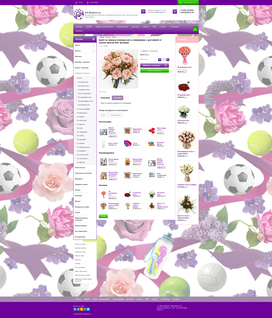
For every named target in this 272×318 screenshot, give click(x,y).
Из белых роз (83, 82)
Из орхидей (81, 139)
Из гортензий (81, 120)
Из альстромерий (83, 109)
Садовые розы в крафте (136, 205)
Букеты (108, 37)
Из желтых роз (83, 86)
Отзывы (117, 98)
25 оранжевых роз (113, 193)
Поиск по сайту (80, 244)
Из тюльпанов (82, 158)
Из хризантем (80, 237)
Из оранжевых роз (84, 97)
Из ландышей (82, 132)
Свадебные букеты (82, 73)
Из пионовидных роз (85, 101)
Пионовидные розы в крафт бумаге (114, 205)
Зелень (78, 190)
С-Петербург (174, 27)
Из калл (80, 128)
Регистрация (94, 2)
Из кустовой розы (84, 93)
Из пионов (80, 143)
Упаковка (78, 195)
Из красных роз (83, 89)
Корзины (78, 56)
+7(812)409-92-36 (187, 12)
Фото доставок (80, 267)
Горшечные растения (83, 173)
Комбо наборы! (81, 226)
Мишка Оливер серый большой (112, 130)
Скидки (163, 27)
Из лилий (80, 136)
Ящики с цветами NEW (104, 27)
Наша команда (122, 27)
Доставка (135, 27)
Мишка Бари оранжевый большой (113, 174)
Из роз (114, 37)
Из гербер (80, 117)
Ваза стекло (113, 143)
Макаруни (79, 179)
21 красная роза (183, 95)
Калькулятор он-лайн (82, 275)
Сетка (135, 143)
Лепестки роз (80, 167)
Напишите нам (80, 252)
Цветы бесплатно (81, 271)
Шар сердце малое (161, 129)
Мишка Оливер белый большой (160, 161)
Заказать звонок (80, 248)
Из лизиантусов (81, 231)
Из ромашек (81, 151)
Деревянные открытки (137, 130)
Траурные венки (81, 184)
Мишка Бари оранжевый (137, 160)
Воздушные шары (82, 207)
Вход (80, 2)
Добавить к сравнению (150, 51)
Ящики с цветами (81, 68)
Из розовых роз (115, 115)
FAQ (154, 27)
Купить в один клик (154, 70)
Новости (78, 259)
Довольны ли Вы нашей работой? (83, 280)
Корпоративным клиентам (81, 219)
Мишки (77, 201)
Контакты (79, 31)
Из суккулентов (83, 155)
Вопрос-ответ (79, 256)
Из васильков (82, 113)
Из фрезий (81, 162)
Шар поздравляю (161, 174)
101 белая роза (183, 120)
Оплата (146, 27)
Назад (103, 216)
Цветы (77, 45)
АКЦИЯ (89, 27)
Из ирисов (80, 124)
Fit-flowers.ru (93, 12)
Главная (79, 27)
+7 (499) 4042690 (186, 10)
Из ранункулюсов (83, 147)
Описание (105, 98)
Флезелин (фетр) (160, 143)
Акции (77, 212)
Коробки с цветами (82, 62)
